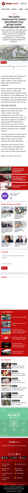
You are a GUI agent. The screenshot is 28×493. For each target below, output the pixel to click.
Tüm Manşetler (20, 473)
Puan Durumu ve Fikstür (7, 474)
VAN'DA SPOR (5, 9)
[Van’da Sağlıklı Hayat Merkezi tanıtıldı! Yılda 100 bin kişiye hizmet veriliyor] (7, 224)
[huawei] (23, 458)
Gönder (4, 268)
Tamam (19, 491)
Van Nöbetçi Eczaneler (6, 465)
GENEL (21, 9)
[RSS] (19, 454)
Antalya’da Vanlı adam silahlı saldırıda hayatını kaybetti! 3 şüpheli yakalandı (18, 367)
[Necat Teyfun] (4, 196)
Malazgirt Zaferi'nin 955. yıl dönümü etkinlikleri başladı (19, 404)
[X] (11, 454)
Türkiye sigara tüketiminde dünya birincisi (19, 230)
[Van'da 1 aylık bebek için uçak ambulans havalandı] (7, 210)
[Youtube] (17, 454)
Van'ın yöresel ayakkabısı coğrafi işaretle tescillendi (18, 396)
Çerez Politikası (12, 485)
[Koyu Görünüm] (21, 3)
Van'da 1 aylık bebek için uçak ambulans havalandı (6, 216)
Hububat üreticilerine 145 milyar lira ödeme (18, 381)
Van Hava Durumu (21, 464)
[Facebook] (8, 454)
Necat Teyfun (5, 66)
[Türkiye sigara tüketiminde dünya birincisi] (21, 224)
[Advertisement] (14, 293)
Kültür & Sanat (16, 400)
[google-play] (14, 458)
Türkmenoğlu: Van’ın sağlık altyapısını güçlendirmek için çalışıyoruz (20, 216)
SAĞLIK (14, 13)
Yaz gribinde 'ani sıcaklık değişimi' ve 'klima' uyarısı (6, 245)
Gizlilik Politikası (21, 485)
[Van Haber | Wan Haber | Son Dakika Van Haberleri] (10, 3)
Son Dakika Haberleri (5, 478)
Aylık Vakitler (5, 435)
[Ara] (23, 3)
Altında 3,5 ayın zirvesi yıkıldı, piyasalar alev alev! (18, 374)
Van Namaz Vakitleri (6, 469)
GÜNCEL (14, 9)
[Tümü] (26, 360)
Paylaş (4, 62)
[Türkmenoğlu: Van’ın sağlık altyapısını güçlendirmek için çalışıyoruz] (21, 210)
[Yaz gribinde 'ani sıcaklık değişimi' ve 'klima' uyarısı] (7, 239)
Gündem (15, 385)
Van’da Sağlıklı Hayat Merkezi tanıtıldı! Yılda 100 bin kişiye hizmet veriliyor (7, 230)
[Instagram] (14, 454)
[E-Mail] (11, 198)
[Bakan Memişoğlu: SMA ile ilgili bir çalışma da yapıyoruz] (21, 239)
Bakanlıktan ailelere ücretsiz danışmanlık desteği (19, 389)
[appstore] (5, 458)
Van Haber (15, 393)
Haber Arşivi (19, 477)
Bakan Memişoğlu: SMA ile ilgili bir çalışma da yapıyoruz (21, 245)
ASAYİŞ (14, 363)
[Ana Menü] (25, 3)
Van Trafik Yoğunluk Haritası (19, 469)
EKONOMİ (15, 371)
